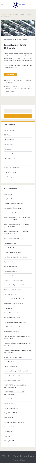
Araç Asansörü (8, 149)
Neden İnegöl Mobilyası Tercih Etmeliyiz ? (16, 371)
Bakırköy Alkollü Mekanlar (11, 441)
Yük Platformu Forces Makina (12, 317)
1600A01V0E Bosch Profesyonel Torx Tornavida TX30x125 (15, 393)
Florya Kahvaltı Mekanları (11, 413)
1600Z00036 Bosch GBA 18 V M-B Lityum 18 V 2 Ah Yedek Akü (17, 351)
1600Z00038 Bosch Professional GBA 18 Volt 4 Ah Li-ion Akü (17, 344)
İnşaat (28, 80)
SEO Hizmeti (8, 194)
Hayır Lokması (8, 431)
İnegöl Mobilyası (8, 177)
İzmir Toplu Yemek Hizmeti (12, 327)
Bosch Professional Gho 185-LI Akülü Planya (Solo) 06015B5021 (16, 226)
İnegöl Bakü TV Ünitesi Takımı (12, 208)
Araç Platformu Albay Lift (11, 294)
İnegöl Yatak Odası (9, 130)
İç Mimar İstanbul (9, 139)
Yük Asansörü (8, 163)
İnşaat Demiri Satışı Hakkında (18, 28)
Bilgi (8, 80)
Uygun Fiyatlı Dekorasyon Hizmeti (13, 357)
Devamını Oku (11, 74)
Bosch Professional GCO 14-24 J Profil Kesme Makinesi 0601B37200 (17, 219)
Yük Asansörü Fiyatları (10, 266)
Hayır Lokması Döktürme (11, 408)
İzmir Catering (8, 308)
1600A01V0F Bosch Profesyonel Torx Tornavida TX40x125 (15, 386)
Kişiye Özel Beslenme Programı (13, 289)
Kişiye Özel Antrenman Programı (13, 262)
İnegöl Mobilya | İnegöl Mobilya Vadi (14, 422)
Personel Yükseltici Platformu (12, 313)
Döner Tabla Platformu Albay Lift (13, 203)
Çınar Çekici (7, 436)
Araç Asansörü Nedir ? (10, 243)
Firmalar (18, 80)
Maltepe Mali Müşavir (10, 213)
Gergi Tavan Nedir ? (9, 199)
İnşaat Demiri (12, 86)
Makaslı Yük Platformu (10, 427)
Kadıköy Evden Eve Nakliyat (11, 331)
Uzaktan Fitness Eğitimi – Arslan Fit (14, 285)
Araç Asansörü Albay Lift (11, 271)
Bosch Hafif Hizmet (9, 158)
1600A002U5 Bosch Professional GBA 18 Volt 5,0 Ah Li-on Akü (17, 337)
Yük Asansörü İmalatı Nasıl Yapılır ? (14, 299)
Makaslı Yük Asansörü (10, 399)
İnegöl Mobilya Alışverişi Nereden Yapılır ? (16, 257)
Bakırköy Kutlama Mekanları (12, 380)
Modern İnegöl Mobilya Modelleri (13, 303)
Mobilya (9, 83)
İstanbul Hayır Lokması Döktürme (13, 376)
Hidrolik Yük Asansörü (10, 366)
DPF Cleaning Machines (11, 154)
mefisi (25, 40)
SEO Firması (7, 135)
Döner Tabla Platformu (10, 362)
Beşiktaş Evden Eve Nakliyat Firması (14, 280)
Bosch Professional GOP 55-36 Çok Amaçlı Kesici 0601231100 (16, 233)
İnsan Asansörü (8, 417)
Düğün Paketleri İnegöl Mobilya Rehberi (15, 322)
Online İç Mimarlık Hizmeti (11, 248)
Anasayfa (6, 14)
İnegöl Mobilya (8, 144)
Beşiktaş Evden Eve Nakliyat (11, 167)
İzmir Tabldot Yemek (10, 172)
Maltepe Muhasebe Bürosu (11, 238)
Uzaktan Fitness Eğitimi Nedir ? (13, 252)
